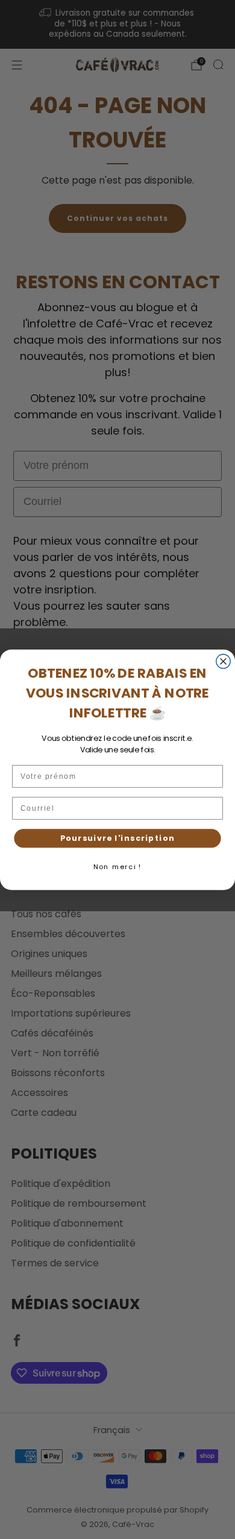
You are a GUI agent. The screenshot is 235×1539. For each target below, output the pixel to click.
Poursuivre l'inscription (117, 837)
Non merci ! (117, 866)
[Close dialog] (223, 661)
